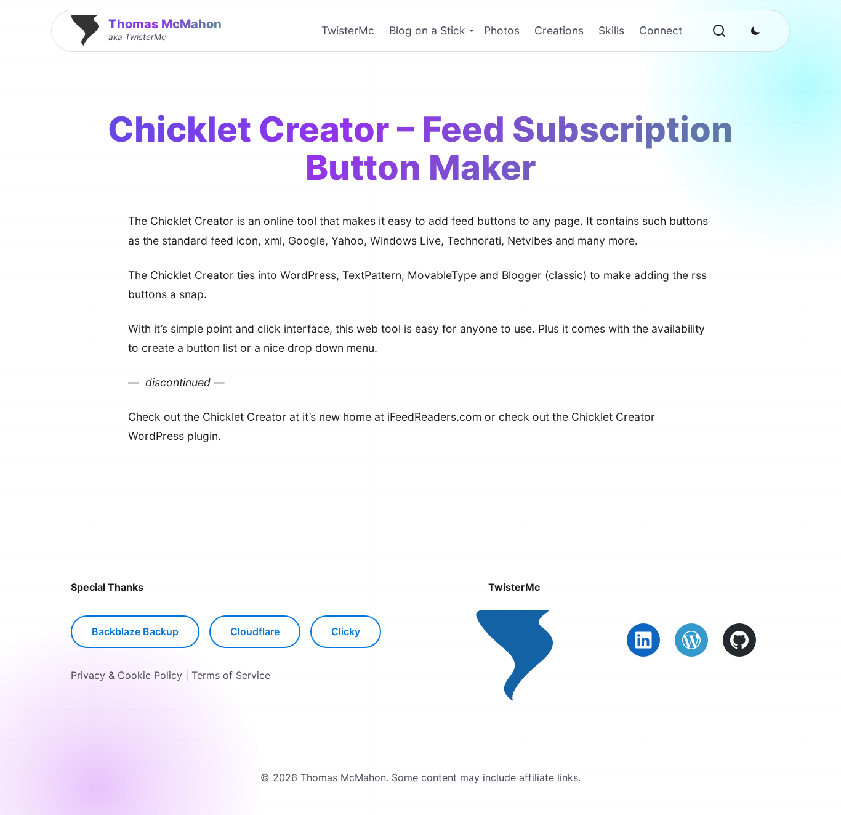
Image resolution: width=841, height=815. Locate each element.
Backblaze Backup (135, 631)
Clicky (345, 631)
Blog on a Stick (427, 30)
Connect (660, 30)
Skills (611, 30)
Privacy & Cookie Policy (126, 675)
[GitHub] (739, 640)
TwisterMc (347, 30)
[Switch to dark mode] (755, 31)
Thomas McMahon (165, 24)
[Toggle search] (719, 30)
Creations (559, 30)
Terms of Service (230, 675)
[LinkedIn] (643, 640)
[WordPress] (691, 640)
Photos (502, 30)
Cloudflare (255, 631)
